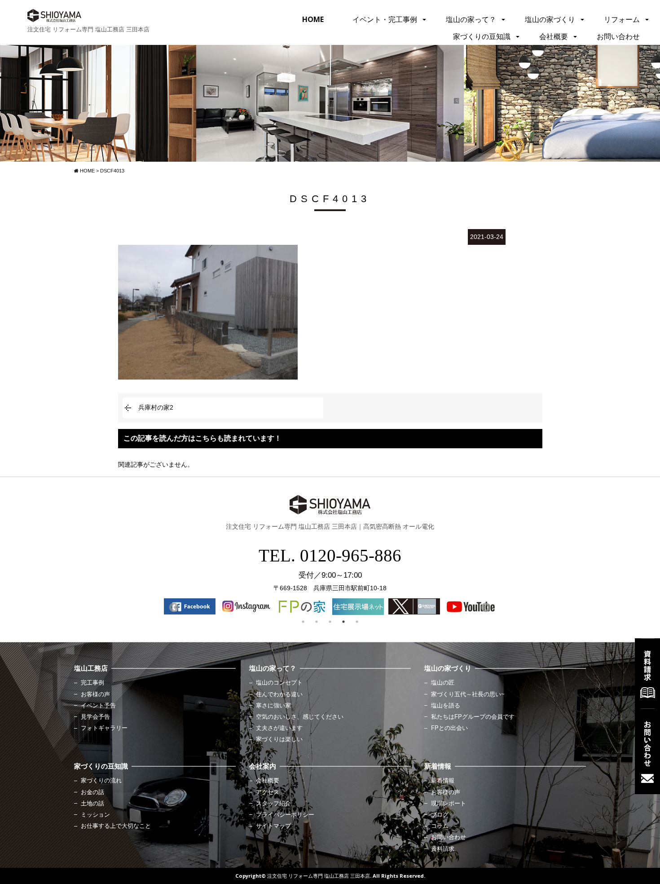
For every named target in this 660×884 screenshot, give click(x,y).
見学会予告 (95, 717)
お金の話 (92, 792)
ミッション (95, 815)
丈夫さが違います (279, 728)
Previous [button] (172, 606)
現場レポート (448, 803)
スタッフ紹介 (273, 803)
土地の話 (92, 803)
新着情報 (442, 781)
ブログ (440, 815)
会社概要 (553, 36)
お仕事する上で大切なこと (116, 826)
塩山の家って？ (471, 19)
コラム (440, 826)
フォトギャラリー (104, 728)
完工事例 (92, 683)
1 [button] (303, 621)
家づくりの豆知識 (481, 36)
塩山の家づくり (550, 19)
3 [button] (330, 621)
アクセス (267, 792)
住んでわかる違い (279, 694)
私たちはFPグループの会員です (473, 717)
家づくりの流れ (101, 781)
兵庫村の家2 (155, 407)
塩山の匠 (442, 683)
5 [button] (356, 621)
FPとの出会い (449, 728)
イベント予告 (98, 706)
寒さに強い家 (273, 706)
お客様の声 (95, 694)
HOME (313, 19)
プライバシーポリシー (285, 815)
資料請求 (442, 849)
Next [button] (484, 606)
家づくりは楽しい (279, 739)
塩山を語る (445, 706)
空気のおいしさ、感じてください (299, 717)
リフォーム (622, 19)
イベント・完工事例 (384, 19)
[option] (190, 606)
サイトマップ (273, 826)
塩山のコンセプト (279, 683)
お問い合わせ (618, 36)
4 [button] (343, 621)
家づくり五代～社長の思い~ (468, 694)
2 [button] (316, 621)
